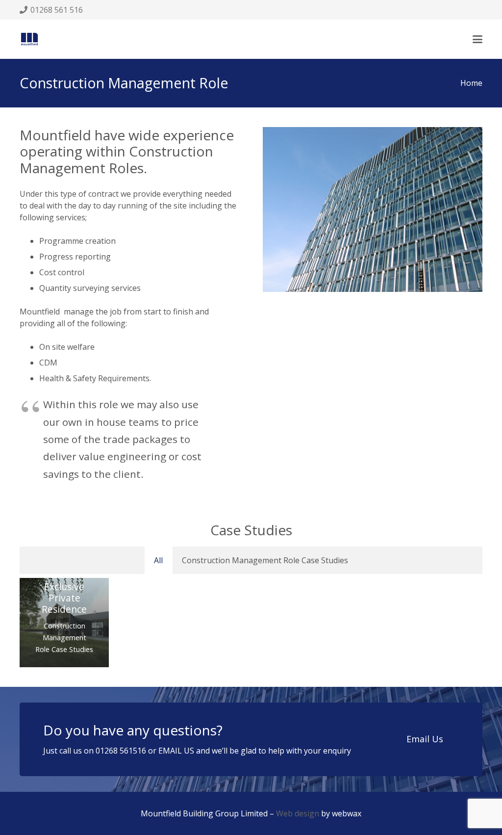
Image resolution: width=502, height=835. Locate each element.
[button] (477, 39)
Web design (297, 813)
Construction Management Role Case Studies (64, 637)
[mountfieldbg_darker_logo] (29, 39)
